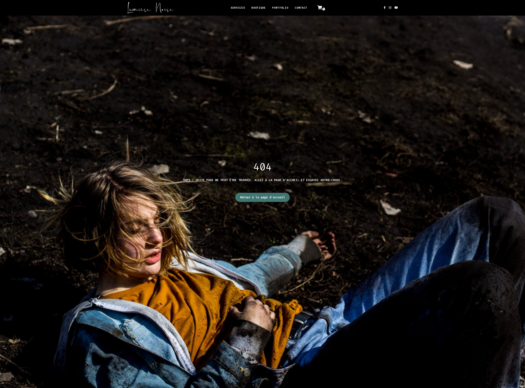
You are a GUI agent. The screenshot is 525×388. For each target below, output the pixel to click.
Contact (301, 7)
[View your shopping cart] (322, 7)
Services (238, 7)
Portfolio (280, 7)
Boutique (258, 7)
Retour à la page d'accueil (262, 197)
